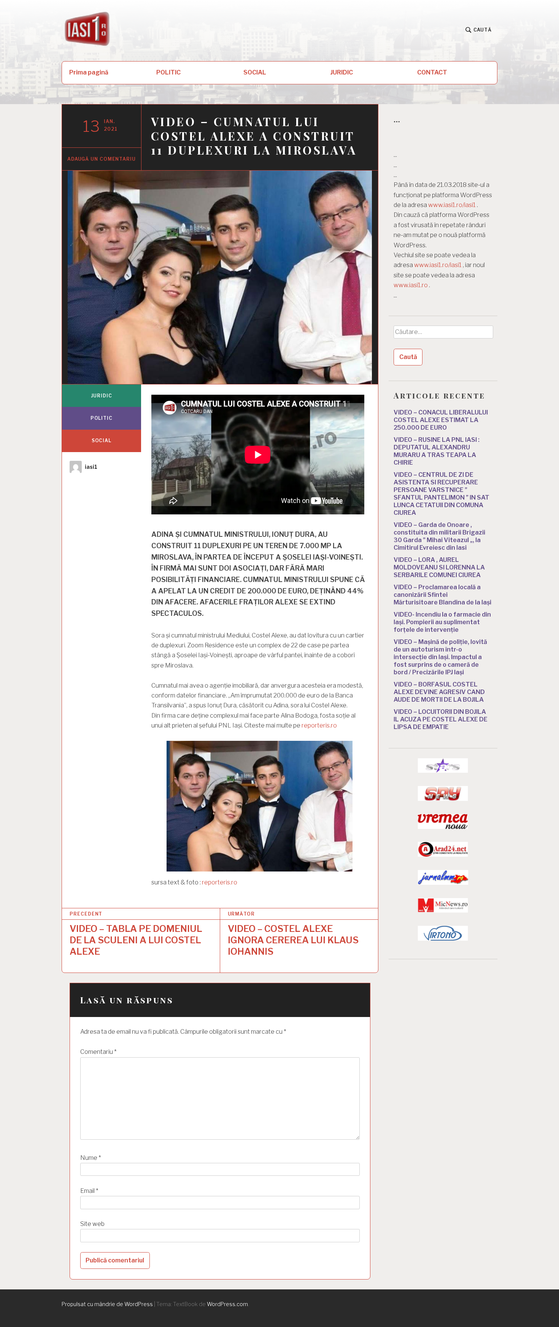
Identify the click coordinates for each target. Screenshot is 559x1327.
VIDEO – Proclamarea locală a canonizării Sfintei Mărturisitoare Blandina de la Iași (442, 595)
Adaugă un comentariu (101, 159)
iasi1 (91, 466)
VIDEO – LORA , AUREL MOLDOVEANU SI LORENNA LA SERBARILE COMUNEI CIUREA (439, 567)
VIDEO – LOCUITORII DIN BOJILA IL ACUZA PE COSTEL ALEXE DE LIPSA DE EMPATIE (441, 719)
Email (89, 1190)
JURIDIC (341, 72)
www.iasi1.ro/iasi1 (452, 205)
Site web (92, 1223)
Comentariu (98, 1051)
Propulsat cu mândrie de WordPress (107, 1304)
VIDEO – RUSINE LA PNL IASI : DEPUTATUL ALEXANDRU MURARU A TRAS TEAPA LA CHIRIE (437, 451)
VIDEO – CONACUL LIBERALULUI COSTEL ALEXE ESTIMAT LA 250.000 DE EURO (441, 420)
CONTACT (432, 72)
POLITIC (168, 72)
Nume (90, 1157)
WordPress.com (227, 1304)
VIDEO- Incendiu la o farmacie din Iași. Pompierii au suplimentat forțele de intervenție (442, 622)
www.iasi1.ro (411, 285)
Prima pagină (88, 72)
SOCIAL (254, 72)
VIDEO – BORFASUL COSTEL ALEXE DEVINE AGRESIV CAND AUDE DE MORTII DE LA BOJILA (439, 692)
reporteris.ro (319, 725)
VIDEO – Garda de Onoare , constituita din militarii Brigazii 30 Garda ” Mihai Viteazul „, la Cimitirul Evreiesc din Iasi (439, 536)
